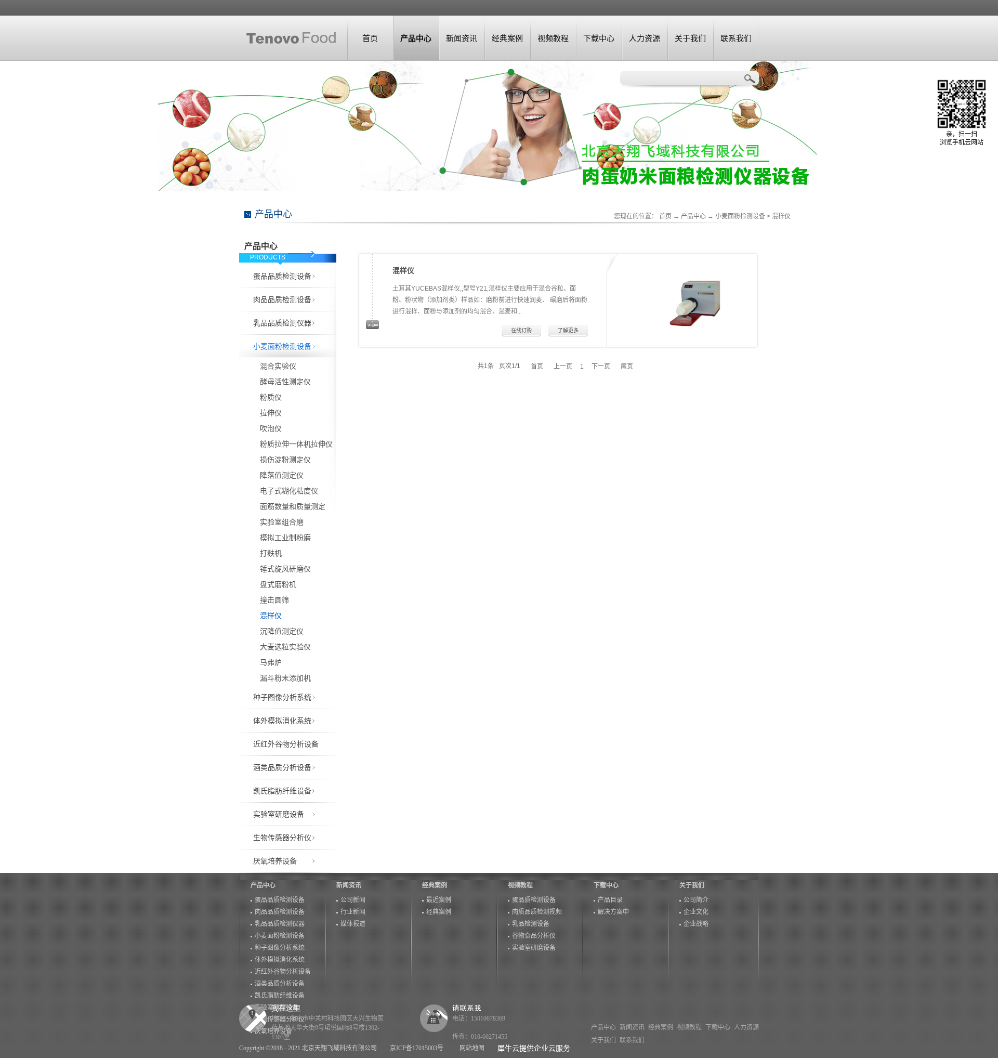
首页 (370, 38)
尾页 (627, 366)
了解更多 (568, 330)
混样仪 (781, 216)
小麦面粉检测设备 (740, 216)
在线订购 (521, 330)
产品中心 (693, 216)
